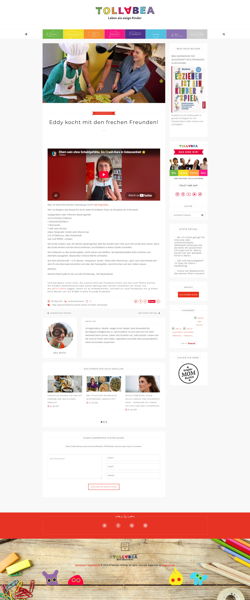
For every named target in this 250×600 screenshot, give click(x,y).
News (53, 34)
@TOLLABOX (59, 289)
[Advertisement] (100, 141)
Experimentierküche (65, 305)
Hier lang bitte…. (102, 204)
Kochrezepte (102, 305)
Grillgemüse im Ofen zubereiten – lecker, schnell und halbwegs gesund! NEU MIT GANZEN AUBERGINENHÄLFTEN (142, 402)
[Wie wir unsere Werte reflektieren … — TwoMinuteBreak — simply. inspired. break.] (177, 332)
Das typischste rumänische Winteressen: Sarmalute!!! (63, 397)
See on (185, 343)
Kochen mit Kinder (88, 305)
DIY (94, 34)
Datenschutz (197, 34)
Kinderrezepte (103, 113)
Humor (156, 34)
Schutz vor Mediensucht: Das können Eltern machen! (189, 272)
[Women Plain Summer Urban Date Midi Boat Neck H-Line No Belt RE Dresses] (199, 321)
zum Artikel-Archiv (188, 294)
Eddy (54, 305)
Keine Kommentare (76, 301)
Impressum (80, 565)
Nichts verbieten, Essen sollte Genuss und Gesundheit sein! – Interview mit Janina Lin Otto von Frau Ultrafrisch (104, 401)
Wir (176, 34)
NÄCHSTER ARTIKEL (148, 313)
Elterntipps (73, 34)
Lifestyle (135, 34)
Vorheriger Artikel (61, 313)
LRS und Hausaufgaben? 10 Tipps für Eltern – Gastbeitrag (189, 263)
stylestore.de (168, 565)
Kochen (115, 34)
